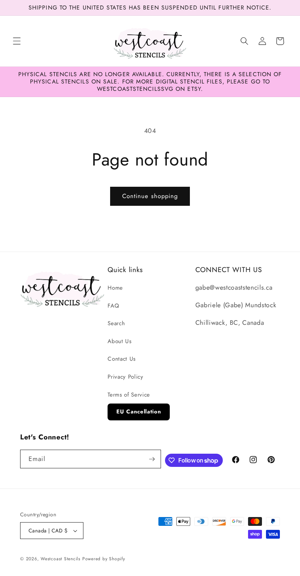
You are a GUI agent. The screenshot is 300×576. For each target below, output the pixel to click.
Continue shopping (150, 196)
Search (116, 323)
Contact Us (122, 359)
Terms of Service (129, 395)
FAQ (113, 306)
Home (115, 288)
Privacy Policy (125, 377)
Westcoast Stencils (60, 558)
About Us (119, 341)
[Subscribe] (152, 459)
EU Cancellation (138, 412)
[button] (17, 41)
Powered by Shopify (103, 558)
